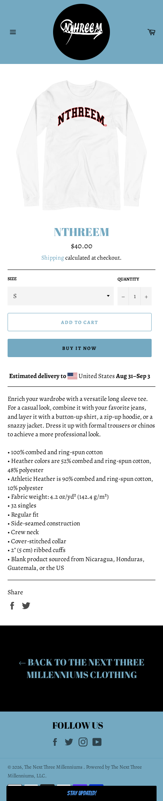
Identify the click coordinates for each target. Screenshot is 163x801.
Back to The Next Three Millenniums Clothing (85, 668)
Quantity (128, 279)
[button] (81, 793)
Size (12, 279)
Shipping (52, 258)
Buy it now (79, 348)
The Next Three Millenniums (53, 767)
